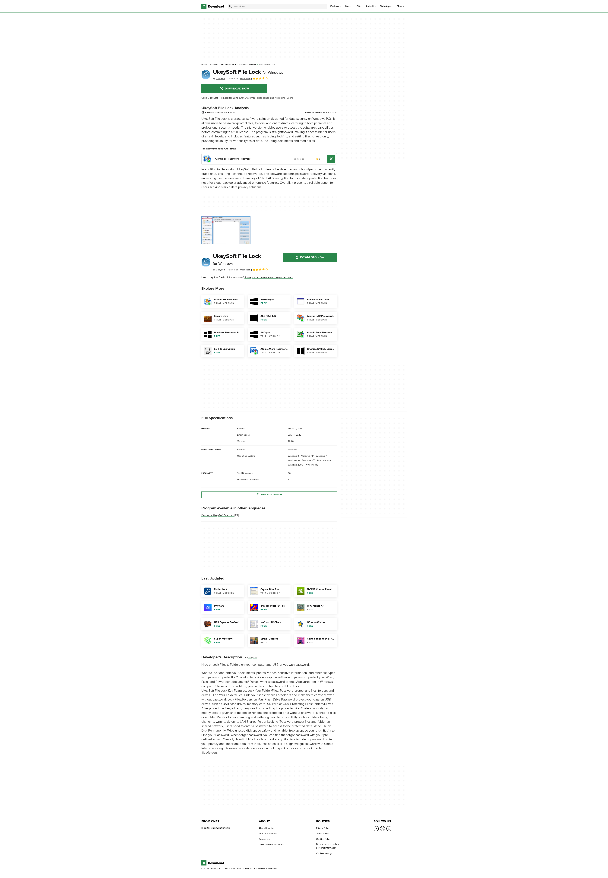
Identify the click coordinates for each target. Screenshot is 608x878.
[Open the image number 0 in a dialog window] (225, 230)
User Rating (246, 78)
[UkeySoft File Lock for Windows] (205, 74)
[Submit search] (230, 6)
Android (370, 6)
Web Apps (385, 6)
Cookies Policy (323, 839)
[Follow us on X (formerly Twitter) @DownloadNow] (382, 828)
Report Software (271, 494)
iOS (358, 6)
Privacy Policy (322, 828)
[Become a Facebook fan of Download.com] (376, 828)
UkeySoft (252, 657)
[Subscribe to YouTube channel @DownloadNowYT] (388, 828)
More (399, 6)
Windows (334, 6)
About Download (267, 828)
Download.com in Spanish (271, 844)
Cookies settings (324, 853)
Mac (347, 6)
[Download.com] (212, 6)
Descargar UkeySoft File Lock (217, 515)
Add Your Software (268, 833)
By (219, 78)
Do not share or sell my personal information (327, 846)
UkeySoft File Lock (248, 72)
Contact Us (264, 839)
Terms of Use (322, 833)
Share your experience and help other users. (268, 97)
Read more (332, 112)
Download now (237, 88)
